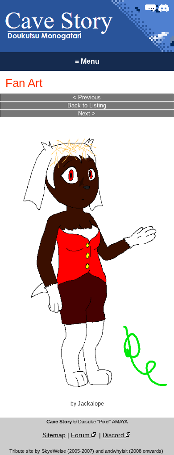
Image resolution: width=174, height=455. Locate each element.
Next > (86, 113)
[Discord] (163, 8)
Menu (87, 61)
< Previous (87, 97)
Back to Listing (86, 105)
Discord (114, 435)
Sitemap (54, 435)
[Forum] (150, 8)
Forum (81, 435)
